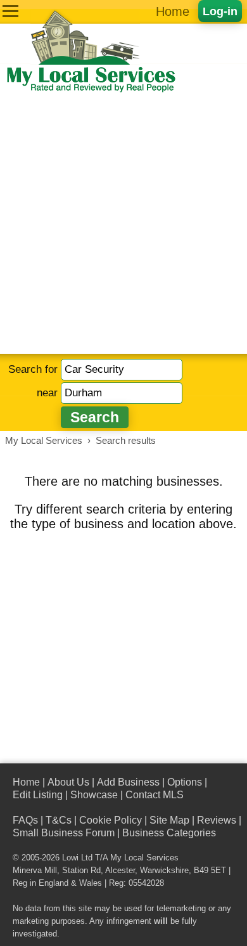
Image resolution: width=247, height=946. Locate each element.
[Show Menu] (10, 11)
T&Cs (59, 820)
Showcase (94, 794)
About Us (68, 782)
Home (172, 11)
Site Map (169, 820)
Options (184, 782)
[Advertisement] (123, 223)
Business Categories (169, 832)
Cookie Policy (110, 820)
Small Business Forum (64, 832)
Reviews (216, 820)
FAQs (25, 820)
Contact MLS (154, 794)
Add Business (128, 782)
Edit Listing (38, 794)
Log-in (220, 11)
